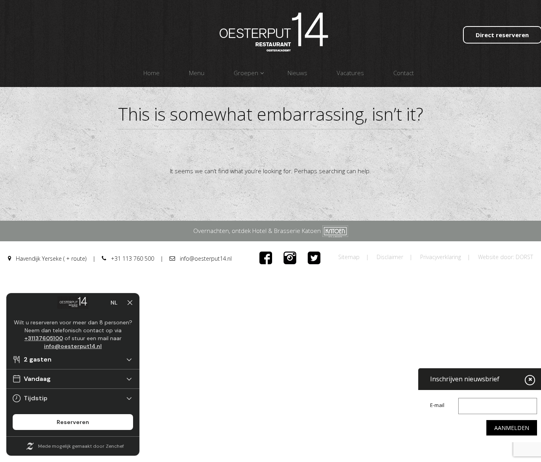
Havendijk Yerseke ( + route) (50, 258)
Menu (196, 73)
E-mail (437, 405)
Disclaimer (390, 257)
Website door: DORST (505, 257)
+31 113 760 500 (131, 258)
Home (151, 73)
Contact (403, 73)
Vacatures (350, 73)
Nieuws (297, 73)
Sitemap (349, 257)
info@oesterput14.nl (205, 258)
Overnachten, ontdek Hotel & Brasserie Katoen (257, 231)
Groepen (246, 73)
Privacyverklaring (440, 257)
